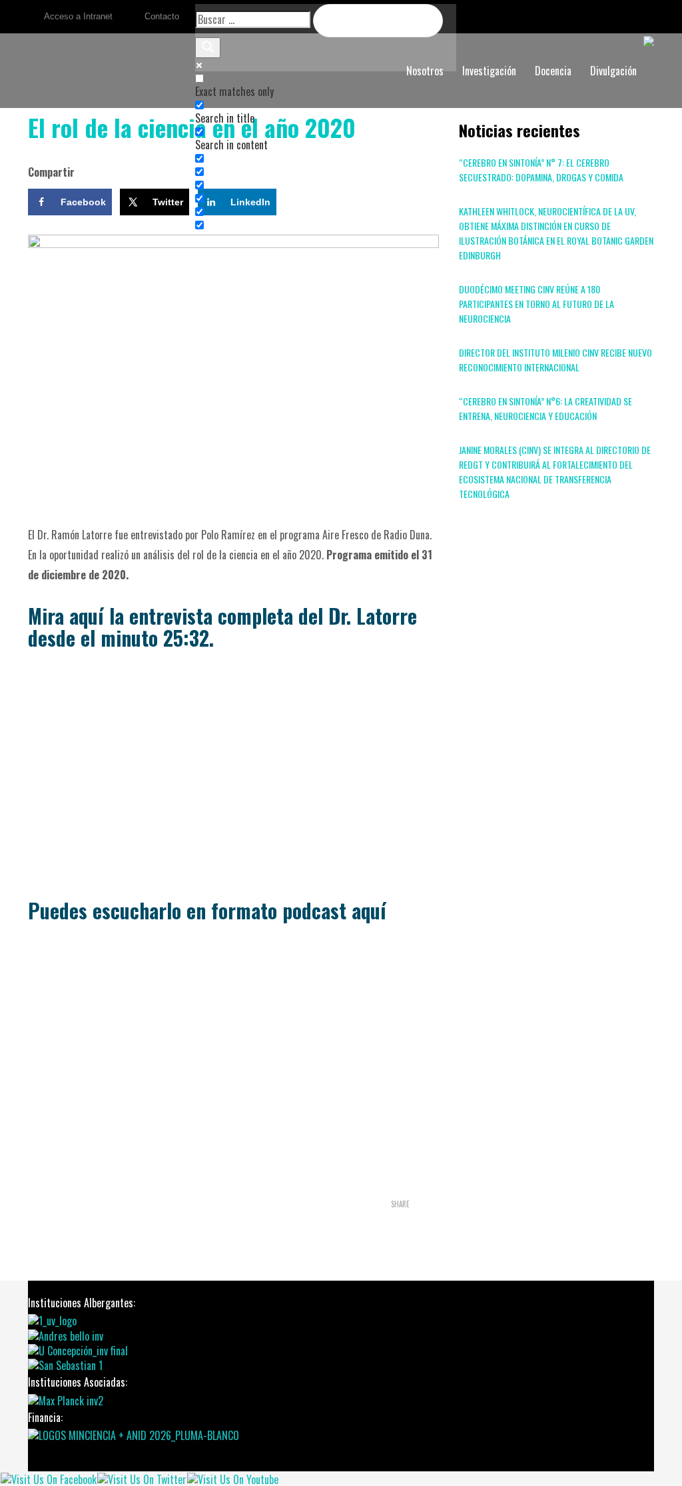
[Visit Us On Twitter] (141, 1478)
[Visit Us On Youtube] (232, 1478)
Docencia (553, 71)
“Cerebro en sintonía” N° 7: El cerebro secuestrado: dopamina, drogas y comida (541, 169)
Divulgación (613, 71)
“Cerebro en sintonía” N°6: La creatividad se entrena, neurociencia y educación (545, 408)
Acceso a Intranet (78, 16)
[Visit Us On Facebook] (48, 1478)
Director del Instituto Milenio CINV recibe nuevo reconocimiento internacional (555, 359)
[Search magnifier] (207, 47)
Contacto (162, 16)
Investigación (489, 71)
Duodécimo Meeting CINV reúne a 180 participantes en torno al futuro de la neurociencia (536, 303)
